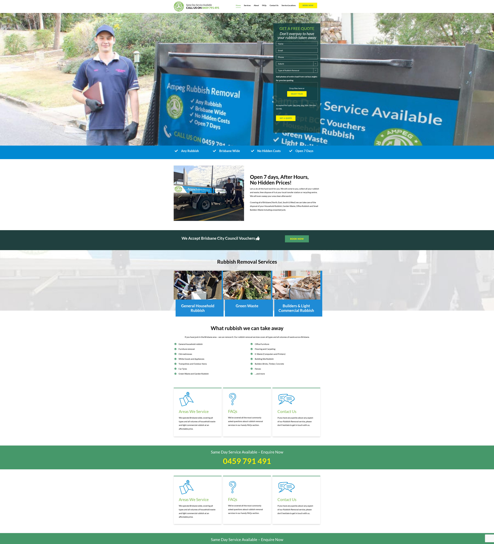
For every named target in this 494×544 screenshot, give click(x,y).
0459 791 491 (247, 461)
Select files (297, 94)
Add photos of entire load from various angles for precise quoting (296, 78)
